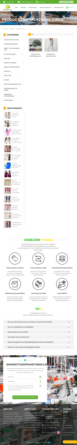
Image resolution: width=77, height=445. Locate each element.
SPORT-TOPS (7, 76)
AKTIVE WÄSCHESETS (10, 54)
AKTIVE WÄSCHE (33, 7)
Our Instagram (42, 2)
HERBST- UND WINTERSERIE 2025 (11, 49)
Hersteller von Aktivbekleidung (32, 413)
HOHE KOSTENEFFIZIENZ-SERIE (12, 84)
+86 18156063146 (10, 2)
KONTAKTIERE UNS (58, 7)
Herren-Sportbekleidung (12, 67)
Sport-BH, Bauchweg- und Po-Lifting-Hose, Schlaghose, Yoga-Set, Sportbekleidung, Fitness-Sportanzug (17, 182)
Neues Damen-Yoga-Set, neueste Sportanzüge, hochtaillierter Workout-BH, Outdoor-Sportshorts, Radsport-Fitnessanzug (17, 216)
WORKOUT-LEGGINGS (10, 63)
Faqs (64, 423)
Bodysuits (7, 71)
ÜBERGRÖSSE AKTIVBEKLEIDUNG (9, 95)
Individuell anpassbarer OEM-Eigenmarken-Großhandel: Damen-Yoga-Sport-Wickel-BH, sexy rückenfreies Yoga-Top (17, 165)
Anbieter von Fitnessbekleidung (32, 423)
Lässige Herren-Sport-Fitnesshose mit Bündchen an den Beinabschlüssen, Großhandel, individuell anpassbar (51, 55)
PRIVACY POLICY (67, 435)
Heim (16, 7)
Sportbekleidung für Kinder (10, 89)
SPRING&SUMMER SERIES (11, 44)
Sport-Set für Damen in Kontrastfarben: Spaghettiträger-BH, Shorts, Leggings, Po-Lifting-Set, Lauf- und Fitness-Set (16, 190)
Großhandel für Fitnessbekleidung (33, 415)
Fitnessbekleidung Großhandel (32, 418)
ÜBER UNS (23, 7)
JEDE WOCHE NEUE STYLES (11, 40)
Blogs (64, 420)
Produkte (12, 29)
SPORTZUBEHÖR (8, 100)
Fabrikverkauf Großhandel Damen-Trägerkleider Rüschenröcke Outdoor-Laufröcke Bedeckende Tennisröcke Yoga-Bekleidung (17, 115)
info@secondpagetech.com (27, 2)
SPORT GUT (7, 59)
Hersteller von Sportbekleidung (32, 420)
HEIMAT (65, 416)
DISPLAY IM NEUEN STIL (45, 7)
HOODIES (6, 80)
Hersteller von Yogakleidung (31, 430)
